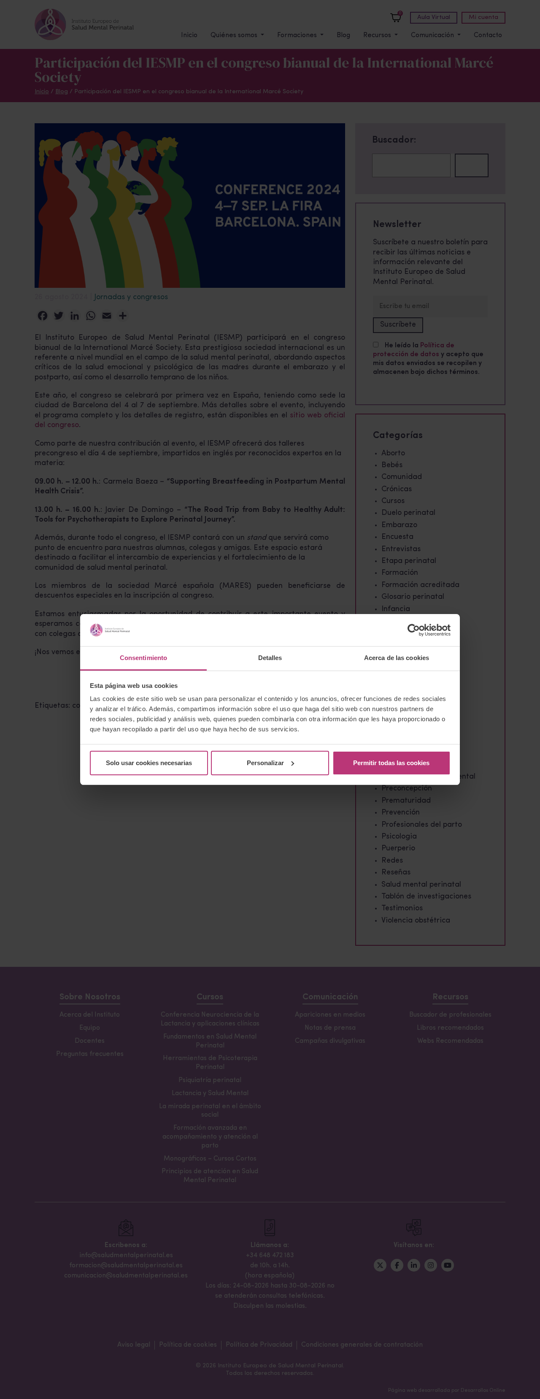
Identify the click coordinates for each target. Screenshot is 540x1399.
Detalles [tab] (270, 657)
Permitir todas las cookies (391, 762)
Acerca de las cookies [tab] (396, 657)
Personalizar (265, 762)
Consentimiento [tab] (143, 657)
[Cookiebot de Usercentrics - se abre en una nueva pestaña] (414, 630)
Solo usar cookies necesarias (149, 762)
